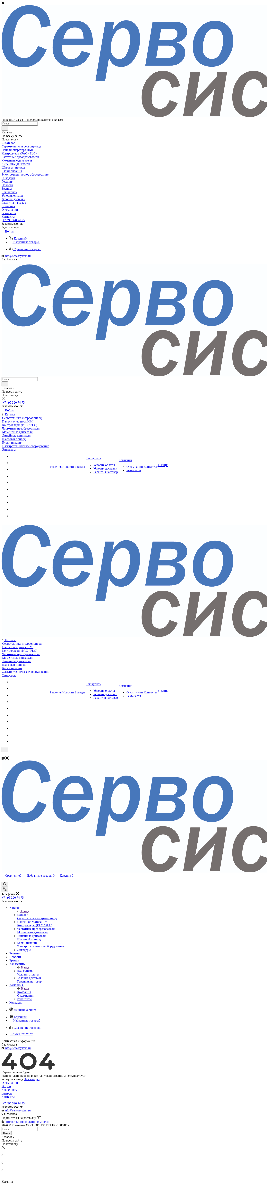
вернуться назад (12, 1079)
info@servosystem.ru (17, 255)
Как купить (24, 971)
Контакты (8, 1096)
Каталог (22, 914)
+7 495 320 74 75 (14, 220)
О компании (10, 1082)
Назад (25, 911)
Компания (24, 992)
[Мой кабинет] (3, 754)
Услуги (6, 1086)
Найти (6, 1133)
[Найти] (5, 128)
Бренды (7, 1093)
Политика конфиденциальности (27, 1121)
